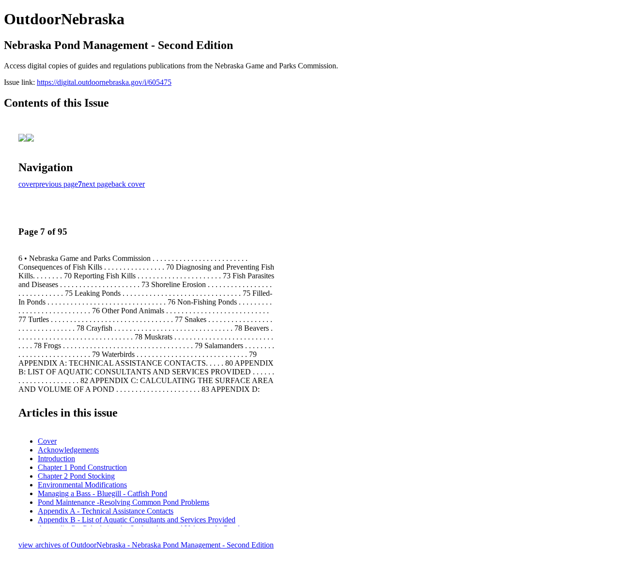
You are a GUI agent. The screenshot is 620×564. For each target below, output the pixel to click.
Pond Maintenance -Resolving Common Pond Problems (123, 502)
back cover (128, 184)
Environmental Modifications (82, 485)
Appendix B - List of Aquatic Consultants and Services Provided (136, 520)
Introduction (56, 458)
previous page (56, 184)
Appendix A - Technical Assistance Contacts (105, 511)
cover (26, 184)
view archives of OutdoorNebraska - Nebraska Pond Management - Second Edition (146, 545)
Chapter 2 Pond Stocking (76, 476)
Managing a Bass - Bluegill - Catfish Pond (102, 493)
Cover (47, 441)
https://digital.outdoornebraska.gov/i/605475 (104, 82)
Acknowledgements (68, 450)
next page (96, 184)
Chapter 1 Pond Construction (82, 467)
